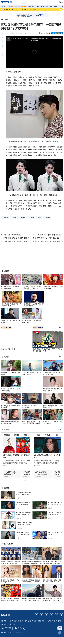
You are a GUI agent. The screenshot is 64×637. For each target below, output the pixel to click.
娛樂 (55, 6)
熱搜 (38, 6)
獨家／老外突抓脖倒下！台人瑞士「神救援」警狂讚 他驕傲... (31, 423)
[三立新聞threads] (61, 614)
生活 (59, 6)
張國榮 (13, 83)
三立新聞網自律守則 (38, 621)
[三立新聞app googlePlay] (20, 628)
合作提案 (50, 621)
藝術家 (16, 435)
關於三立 (3, 621)
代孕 (56, 435)
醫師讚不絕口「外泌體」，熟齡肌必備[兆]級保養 (10, 581)
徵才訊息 (12, 624)
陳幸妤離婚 (22, 6)
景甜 (38, 435)
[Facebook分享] (2, 37)
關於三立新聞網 (14, 621)
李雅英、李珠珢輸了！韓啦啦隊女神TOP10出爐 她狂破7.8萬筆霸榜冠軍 (10, 562)
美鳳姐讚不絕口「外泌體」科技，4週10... (16, 241)
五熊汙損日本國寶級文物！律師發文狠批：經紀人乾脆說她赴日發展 (31, 599)
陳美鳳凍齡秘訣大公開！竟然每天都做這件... (48, 241)
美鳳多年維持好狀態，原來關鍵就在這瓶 (47, 238)
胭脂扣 (51, 80)
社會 (51, 6)
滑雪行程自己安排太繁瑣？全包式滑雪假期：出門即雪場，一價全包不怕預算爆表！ (31, 562)
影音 (33, 6)
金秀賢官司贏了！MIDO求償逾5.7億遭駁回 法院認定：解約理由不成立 (52, 599)
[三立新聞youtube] (36, 614)
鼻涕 (19, 85)
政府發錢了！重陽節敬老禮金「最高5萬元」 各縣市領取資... (31, 288)
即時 (5, 6)
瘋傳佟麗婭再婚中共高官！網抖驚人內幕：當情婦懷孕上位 (52, 581)
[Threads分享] (2, 45)
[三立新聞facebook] (41, 614)
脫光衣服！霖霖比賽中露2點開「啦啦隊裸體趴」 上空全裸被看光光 (31, 581)
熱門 (29, 6)
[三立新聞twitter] (56, 614)
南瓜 (25, 435)
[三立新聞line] (51, 614)
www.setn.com (17, 633)
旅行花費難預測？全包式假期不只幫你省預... (17, 238)
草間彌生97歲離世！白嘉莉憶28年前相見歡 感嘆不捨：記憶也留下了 (10, 599)
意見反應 (59, 621)
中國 (37, 80)
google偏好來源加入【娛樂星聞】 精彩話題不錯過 (48, 235)
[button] (56, 2)
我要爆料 (3, 624)
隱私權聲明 (25, 621)
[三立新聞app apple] (6, 628)
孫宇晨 (47, 435)
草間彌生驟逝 (13, 6)
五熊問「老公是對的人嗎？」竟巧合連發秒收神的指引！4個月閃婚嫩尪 (52, 562)
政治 (46, 6)
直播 (42, 6)
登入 (62, 2)
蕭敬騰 (15, 77)
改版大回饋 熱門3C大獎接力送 (13, 235)
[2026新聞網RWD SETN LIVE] (11, 2)
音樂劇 (45, 80)
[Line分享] (2, 41)
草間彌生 (7, 435)
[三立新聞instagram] (46, 614)
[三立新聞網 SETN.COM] (2, 6)
